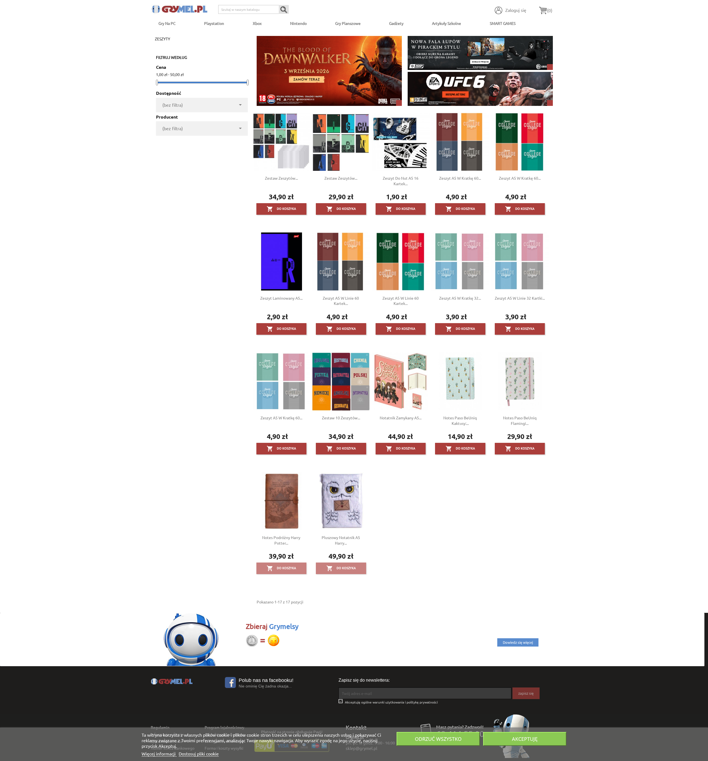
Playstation (214, 23)
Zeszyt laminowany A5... (281, 297)
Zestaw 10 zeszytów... (341, 417)
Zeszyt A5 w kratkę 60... (460, 178)
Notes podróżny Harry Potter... (281, 540)
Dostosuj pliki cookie (199, 753)
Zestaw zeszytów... (281, 178)
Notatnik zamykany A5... (400, 417)
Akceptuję (525, 738)
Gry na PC (167, 23)
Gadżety (396, 23)
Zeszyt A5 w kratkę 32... (460, 297)
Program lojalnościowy (224, 727)
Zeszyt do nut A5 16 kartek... (400, 181)
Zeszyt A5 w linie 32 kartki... (520, 297)
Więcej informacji (159, 753)
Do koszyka (281, 209)
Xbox (257, 23)
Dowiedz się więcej (518, 642)
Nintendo (298, 23)
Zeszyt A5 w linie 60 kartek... (341, 300)
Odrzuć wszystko (438, 738)
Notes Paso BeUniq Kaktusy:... (460, 420)
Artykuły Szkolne (446, 23)
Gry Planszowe (348, 23)
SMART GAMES (503, 23)
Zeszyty (162, 38)
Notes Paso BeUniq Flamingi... (520, 420)
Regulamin (160, 727)
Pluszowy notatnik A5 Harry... (341, 540)
